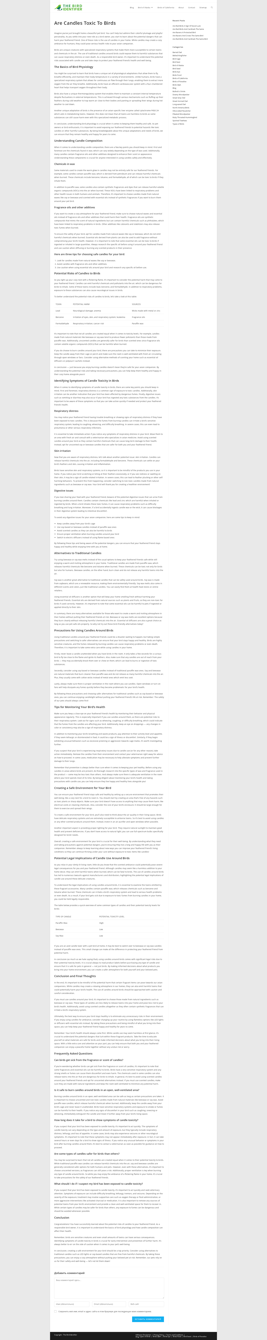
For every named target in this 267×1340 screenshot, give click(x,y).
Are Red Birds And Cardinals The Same (188, 29)
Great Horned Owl (180, 101)
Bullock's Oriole (179, 91)
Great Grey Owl (179, 97)
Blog (174, 88)
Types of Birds (178, 124)
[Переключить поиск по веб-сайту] (212, 7)
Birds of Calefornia (180, 78)
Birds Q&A (177, 85)
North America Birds (181, 107)
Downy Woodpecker (181, 94)
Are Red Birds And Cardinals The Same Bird (190, 39)
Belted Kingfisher (180, 55)
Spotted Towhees (180, 120)
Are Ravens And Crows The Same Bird (188, 35)
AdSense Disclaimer (143, 1335)
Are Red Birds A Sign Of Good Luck (187, 26)
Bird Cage (176, 59)
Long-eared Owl (179, 104)
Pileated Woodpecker (181, 114)
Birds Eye (176, 71)
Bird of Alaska (178, 65)
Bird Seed (176, 68)
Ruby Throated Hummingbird (185, 117)
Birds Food (177, 75)
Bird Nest (176, 62)
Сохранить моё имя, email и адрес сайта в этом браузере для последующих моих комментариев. (105, 1311)
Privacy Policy (159, 1335)
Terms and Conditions (174, 1335)
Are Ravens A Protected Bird (184, 32)
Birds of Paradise (179, 81)
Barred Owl (177, 52)
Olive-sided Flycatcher (182, 111)
